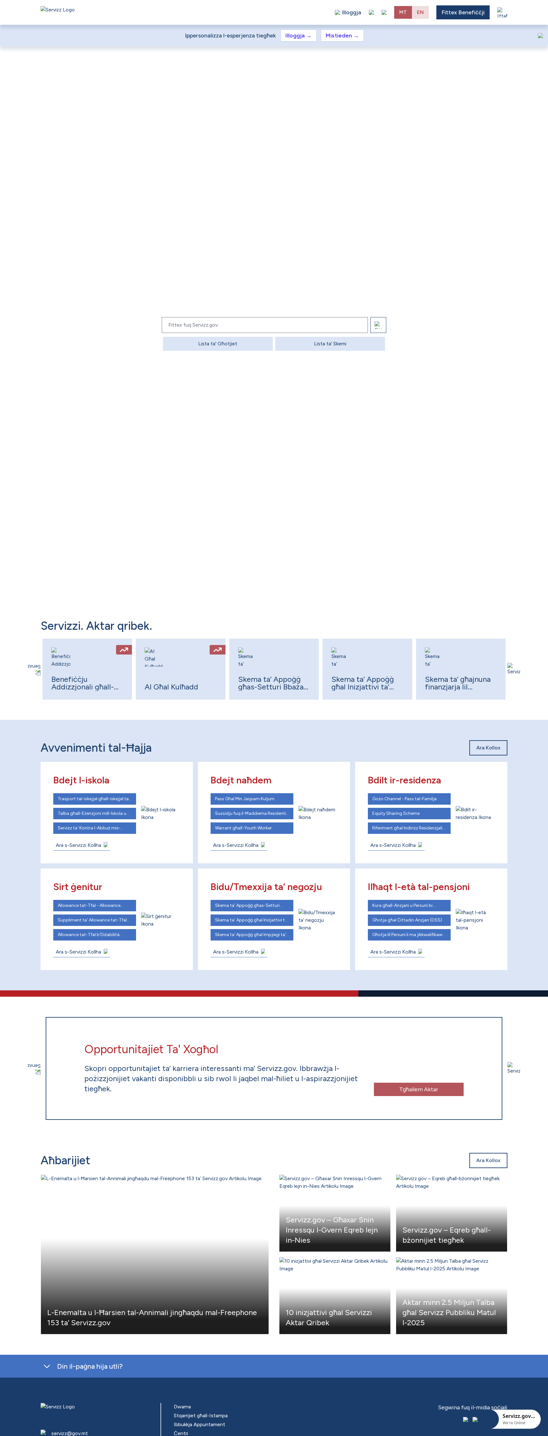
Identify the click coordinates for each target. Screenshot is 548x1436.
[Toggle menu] (502, 12)
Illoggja (298, 35)
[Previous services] (34, 669)
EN (420, 12)
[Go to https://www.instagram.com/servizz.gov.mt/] (476, 1420)
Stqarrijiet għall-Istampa (201, 1416)
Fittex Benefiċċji (463, 12)
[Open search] (384, 12)
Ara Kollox (488, 748)
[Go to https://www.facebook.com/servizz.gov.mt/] (466, 1420)
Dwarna (182, 1407)
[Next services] (513, 669)
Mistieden (342, 35)
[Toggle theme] (371, 12)
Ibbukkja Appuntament (199, 1424)
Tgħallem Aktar (404, 1089)
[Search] (378, 325)
